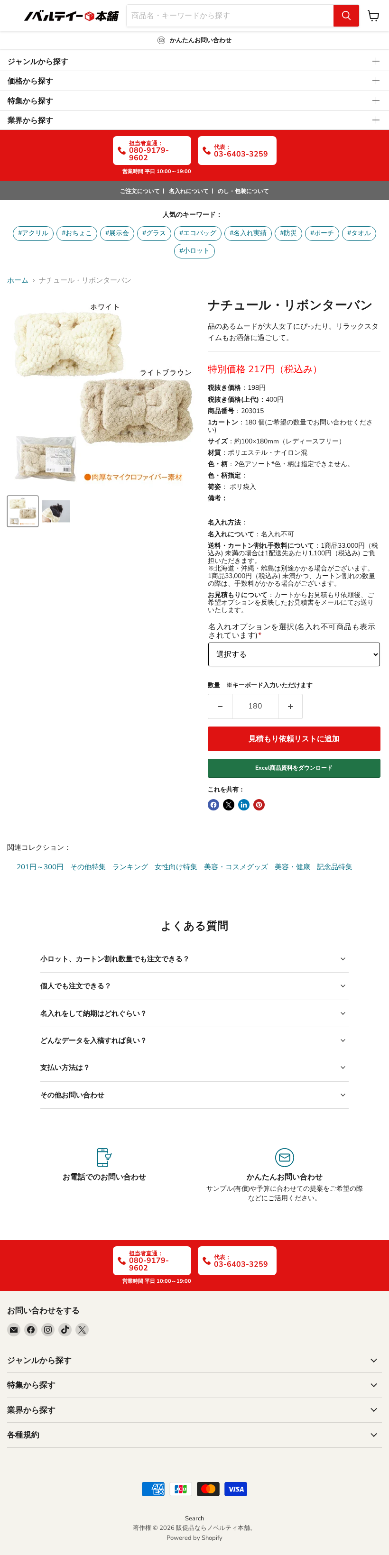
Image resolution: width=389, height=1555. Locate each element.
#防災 (288, 233)
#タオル (359, 233)
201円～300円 (40, 867)
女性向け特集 (176, 867)
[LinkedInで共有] (244, 804)
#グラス (154, 233)
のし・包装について (243, 191)
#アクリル (33, 233)
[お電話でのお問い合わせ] (104, 1175)
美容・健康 (292, 867)
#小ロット (194, 250)
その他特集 (88, 867)
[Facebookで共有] (213, 804)
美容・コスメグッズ (236, 867)
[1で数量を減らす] (220, 706)
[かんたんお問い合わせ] (284, 1175)
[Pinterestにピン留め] (259, 804)
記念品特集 (334, 867)
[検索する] (346, 16)
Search (194, 1518)
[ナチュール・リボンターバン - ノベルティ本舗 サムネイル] (23, 511)
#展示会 (117, 233)
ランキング (130, 867)
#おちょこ (77, 233)
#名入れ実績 (248, 233)
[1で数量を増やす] (290, 706)
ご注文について (140, 191)
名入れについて (189, 191)
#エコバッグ (197, 233)
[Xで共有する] (228, 804)
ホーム (17, 280)
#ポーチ (322, 233)
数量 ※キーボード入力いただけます (260, 685)
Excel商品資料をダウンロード (294, 768)
